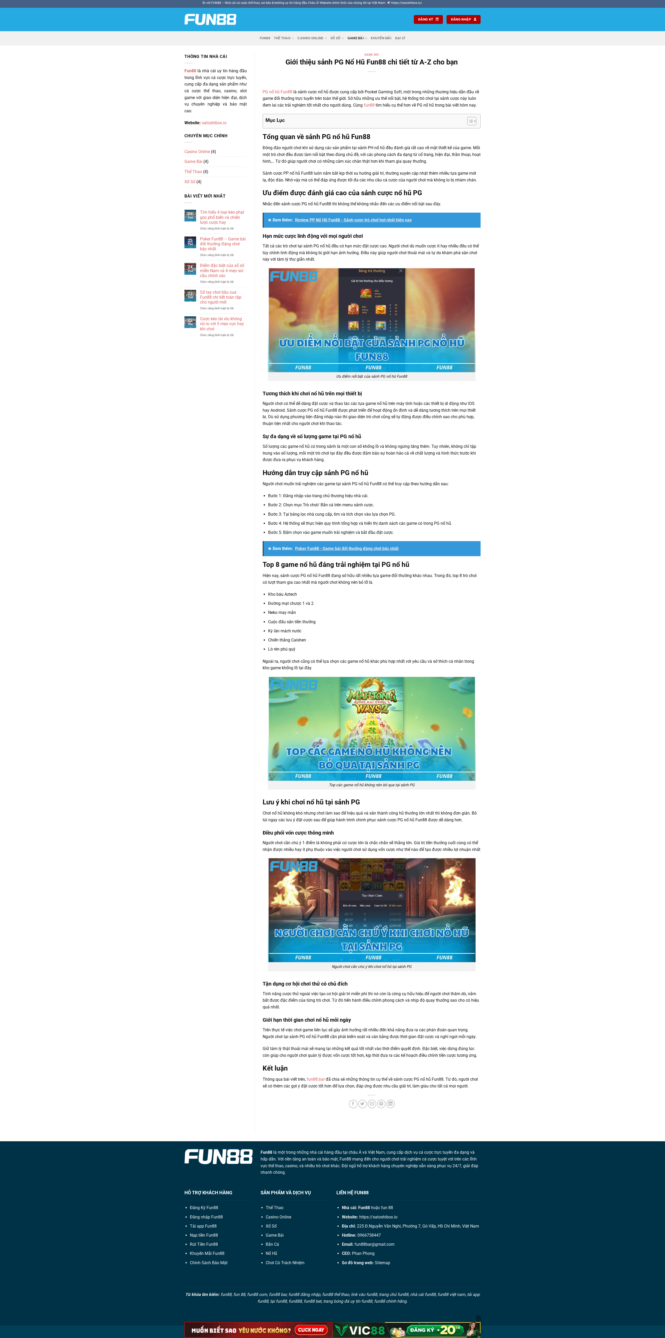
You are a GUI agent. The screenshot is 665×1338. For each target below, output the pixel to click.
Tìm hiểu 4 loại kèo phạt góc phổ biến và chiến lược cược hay (222, 217)
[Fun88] (210, 19)
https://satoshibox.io (378, 1217)
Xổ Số (335, 38)
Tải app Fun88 (203, 1226)
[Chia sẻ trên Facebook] (353, 1104)
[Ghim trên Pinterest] (381, 1104)
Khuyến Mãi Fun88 (207, 1253)
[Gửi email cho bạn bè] (372, 1104)
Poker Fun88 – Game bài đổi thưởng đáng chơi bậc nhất (223, 244)
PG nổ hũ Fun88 (277, 91)
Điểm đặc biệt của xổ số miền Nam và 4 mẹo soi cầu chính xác (222, 270)
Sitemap (382, 1262)
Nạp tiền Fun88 (204, 1235)
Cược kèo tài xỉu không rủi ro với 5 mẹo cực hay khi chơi (222, 323)
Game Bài (356, 38)
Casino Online (310, 38)
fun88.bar (316, 1079)
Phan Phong (363, 1253)
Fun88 (265, 38)
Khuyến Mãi (381, 38)
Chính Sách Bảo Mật (209, 1262)
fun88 (369, 105)
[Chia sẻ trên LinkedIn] (390, 1104)
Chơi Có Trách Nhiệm (285, 1262)
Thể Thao (282, 38)
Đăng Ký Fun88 (204, 1207)
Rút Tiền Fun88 (204, 1244)
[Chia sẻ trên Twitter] (362, 1104)
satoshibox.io (214, 122)
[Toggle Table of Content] (469, 121)
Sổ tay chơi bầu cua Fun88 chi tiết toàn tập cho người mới (220, 297)
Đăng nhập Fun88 (206, 1217)
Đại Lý (400, 38)
